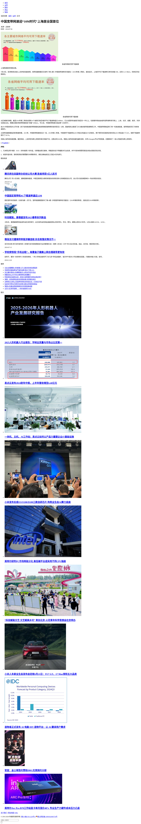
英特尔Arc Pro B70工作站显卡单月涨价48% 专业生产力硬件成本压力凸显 (42, 808)
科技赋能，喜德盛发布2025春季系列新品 (25, 217)
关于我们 (4, 813)
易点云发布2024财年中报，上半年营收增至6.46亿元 (31, 383)
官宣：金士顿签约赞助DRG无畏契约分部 (26, 770)
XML (16, 813)
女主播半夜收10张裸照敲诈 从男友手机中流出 (20, 272)
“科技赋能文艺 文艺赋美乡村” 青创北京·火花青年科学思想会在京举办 (40, 620)
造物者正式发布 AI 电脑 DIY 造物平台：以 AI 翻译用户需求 (35, 727)
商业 (6, 10)
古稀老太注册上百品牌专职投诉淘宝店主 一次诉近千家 (23, 281)
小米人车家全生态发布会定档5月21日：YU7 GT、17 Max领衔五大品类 (41, 674)
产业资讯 (5, 143)
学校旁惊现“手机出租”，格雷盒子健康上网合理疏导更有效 (34, 252)
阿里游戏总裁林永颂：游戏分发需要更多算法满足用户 (23, 277)
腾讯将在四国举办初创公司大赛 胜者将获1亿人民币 (31, 174)
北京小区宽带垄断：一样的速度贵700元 (18, 288)
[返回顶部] (1, 822)
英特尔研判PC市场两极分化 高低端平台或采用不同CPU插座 (35, 561)
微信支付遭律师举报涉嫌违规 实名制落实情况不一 (30, 239)
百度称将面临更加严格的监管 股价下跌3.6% (19, 270)
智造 (6, 12)
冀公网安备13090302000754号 (47, 816)
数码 (6, 7)
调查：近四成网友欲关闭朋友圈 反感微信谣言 (20, 279)
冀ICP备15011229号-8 (28, 816)
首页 (6, 3)
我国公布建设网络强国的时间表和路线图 (18, 286)
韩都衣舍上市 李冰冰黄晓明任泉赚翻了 (18, 275)
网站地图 (11, 813)
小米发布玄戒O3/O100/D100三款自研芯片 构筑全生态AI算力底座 (38, 502)
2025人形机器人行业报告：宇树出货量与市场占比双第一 (33, 342)
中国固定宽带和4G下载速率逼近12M (23, 195)
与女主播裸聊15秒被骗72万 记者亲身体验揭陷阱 (21, 268)
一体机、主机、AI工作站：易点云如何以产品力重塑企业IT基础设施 (39, 436)
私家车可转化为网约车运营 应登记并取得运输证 (21, 284)
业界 (6, 5)
